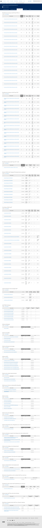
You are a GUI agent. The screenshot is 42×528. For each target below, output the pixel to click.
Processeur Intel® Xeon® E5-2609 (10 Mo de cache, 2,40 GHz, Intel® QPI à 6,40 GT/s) (11, 132)
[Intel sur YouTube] (12, 520)
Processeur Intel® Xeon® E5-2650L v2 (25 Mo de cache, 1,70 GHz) (10, 56)
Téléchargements (25, 9)
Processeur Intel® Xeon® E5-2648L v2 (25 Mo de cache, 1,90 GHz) (10, 46)
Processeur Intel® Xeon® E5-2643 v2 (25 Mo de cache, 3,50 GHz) (10, 49)
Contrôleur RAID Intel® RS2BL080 (7, 260)
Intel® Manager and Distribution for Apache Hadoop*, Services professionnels (12, 508)
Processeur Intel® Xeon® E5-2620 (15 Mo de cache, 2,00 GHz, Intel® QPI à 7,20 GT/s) (11, 108)
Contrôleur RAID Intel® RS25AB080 (7, 243)
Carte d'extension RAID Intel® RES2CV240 (8, 294)
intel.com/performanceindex (9, 524)
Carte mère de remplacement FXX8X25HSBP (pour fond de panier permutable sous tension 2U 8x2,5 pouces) (12, 439)
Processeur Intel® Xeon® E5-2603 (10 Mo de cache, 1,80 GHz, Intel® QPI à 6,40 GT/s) (11, 102)
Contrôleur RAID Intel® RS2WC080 (7, 267)
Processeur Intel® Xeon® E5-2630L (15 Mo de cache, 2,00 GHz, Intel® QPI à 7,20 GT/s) (11, 153)
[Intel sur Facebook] (7, 520)
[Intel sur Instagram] (14, 520)
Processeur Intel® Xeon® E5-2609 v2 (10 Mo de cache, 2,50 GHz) (10, 87)
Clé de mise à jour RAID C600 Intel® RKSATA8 (8, 316)
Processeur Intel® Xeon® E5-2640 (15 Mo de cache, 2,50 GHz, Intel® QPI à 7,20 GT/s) (11, 143)
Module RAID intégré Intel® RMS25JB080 (8, 202)
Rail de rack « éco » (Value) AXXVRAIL (8, 408)
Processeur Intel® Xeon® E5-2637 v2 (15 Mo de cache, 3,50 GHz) (10, 22)
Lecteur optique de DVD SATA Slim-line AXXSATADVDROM (10, 389)
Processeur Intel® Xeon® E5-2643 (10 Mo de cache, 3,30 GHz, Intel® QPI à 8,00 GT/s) (11, 156)
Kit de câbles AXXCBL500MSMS (7, 338)
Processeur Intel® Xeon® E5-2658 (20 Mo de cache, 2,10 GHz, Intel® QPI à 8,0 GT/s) (12, 126)
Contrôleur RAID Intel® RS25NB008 (7, 253)
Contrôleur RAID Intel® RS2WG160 (7, 278)
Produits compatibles (19, 9)
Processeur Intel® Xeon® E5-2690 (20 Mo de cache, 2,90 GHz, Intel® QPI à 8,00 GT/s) (11, 115)
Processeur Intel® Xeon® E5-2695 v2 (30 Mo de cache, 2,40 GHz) (10, 80)
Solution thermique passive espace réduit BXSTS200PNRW (10, 460)
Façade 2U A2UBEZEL (6, 328)
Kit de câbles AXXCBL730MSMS (7, 340)
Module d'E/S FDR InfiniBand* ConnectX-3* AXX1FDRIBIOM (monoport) (11, 367)
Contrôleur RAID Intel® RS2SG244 (7, 282)
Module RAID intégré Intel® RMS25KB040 (8, 180)
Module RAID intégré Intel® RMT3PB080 (8, 197)
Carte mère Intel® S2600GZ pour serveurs (8, 488)
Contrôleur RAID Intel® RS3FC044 (7, 233)
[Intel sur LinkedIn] (10, 520)
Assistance (30, 9)
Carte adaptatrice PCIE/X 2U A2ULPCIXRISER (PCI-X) (9, 420)
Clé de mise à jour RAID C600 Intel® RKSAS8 (8, 311)
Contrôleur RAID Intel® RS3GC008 (7, 226)
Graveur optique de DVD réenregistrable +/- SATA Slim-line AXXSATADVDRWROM (10, 391)
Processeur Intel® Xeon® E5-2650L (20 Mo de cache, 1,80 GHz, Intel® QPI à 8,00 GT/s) (11, 149)
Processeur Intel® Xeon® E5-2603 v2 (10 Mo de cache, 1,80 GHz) (10, 39)
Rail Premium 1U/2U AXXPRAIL (7, 406)
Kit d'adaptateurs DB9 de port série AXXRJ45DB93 (9, 360)
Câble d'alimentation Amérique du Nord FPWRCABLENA (9, 470)
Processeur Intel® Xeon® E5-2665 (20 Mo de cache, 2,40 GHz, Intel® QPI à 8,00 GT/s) (11, 119)
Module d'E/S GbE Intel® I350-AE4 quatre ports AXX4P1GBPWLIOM (11, 362)
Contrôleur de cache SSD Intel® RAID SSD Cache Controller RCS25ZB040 (11, 236)
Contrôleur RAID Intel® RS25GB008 (7, 250)
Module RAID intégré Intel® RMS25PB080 (8, 191)
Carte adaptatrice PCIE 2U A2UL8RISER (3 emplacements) (10, 418)
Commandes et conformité (13, 9)
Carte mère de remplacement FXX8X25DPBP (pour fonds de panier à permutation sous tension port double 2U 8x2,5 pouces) (11, 437)
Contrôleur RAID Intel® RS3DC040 (7, 219)
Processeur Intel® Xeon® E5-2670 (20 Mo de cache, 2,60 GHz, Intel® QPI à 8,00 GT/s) (11, 112)
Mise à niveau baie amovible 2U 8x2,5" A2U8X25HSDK (9, 350)
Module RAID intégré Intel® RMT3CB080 (8, 188)
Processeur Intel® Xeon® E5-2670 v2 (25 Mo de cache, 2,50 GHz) (10, 29)
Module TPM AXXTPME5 (6, 377)
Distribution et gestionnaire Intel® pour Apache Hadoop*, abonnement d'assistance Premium (11, 510)
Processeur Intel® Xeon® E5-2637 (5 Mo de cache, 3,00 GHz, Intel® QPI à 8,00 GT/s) (12, 122)
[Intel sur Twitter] (9, 520)
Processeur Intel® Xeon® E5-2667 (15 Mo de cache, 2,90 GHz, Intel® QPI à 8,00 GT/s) (11, 136)
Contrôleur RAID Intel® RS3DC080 (7, 216)
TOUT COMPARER (7, 14)
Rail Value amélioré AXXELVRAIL (7, 403)
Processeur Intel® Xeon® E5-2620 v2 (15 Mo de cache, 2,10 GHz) (10, 66)
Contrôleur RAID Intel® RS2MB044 (7, 274)
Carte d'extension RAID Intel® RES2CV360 (8, 297)
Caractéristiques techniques (6, 9)
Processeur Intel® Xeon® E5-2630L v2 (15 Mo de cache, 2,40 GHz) (10, 73)
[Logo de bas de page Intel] (3, 521)
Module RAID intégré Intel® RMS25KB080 (8, 199)
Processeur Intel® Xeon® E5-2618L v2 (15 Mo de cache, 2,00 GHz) (10, 63)
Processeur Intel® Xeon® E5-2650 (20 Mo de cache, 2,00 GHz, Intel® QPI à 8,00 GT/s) (11, 139)
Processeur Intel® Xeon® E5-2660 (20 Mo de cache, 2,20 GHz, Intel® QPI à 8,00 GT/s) (11, 146)
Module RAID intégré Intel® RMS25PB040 (8, 194)
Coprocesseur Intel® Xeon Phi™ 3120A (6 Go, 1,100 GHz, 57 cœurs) (11, 167)
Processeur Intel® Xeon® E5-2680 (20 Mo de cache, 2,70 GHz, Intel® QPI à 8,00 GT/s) (11, 129)
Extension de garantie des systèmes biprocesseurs (9, 479)
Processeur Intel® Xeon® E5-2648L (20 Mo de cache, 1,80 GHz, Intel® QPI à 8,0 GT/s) (11, 98)
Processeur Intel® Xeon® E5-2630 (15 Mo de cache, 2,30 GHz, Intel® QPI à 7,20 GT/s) (11, 105)
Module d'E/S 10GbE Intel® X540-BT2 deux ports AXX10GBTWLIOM (11, 365)
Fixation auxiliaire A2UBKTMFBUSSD (8, 401)
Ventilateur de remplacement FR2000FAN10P (8, 450)
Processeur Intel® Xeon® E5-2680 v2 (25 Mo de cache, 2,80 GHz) (10, 32)
